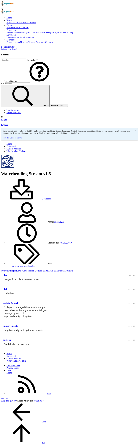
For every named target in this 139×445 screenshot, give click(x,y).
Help (9, 370)
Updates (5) (40, 271)
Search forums (22, 27)
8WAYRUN (39, 401)
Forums (10, 25)
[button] (39, 81)
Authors (32, 22)
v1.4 (5, 289)
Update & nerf (10, 303)
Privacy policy (13, 368)
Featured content (14, 32)
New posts (11, 27)
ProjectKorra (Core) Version (22, 271)
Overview (5, 271)
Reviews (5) (50, 271)
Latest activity (23, 22)
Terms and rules (13, 365)
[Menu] (2, 8)
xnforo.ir (5, 398)
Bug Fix (7, 339)
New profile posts (53, 32)
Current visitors (13, 42)
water (20, 266)
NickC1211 (59, 222)
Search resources (26, 37)
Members (11, 40)
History (59, 271)
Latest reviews (13, 37)
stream (15, 266)
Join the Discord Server (12, 138)
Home (9, 18)
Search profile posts (44, 42)
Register (4, 124)
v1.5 (5, 275)
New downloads (38, 32)
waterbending (29, 266)
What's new (12, 22)
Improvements (10, 325)
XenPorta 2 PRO (8, 401)
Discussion (68, 271)
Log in (4, 119)
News (9, 20)
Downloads (11, 35)
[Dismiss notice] (135, 131)
